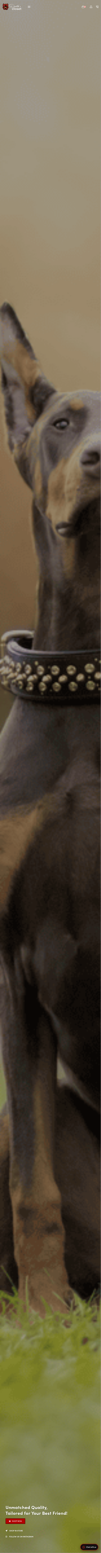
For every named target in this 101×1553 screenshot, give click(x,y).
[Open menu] (29, 7)
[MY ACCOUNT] (91, 6)
